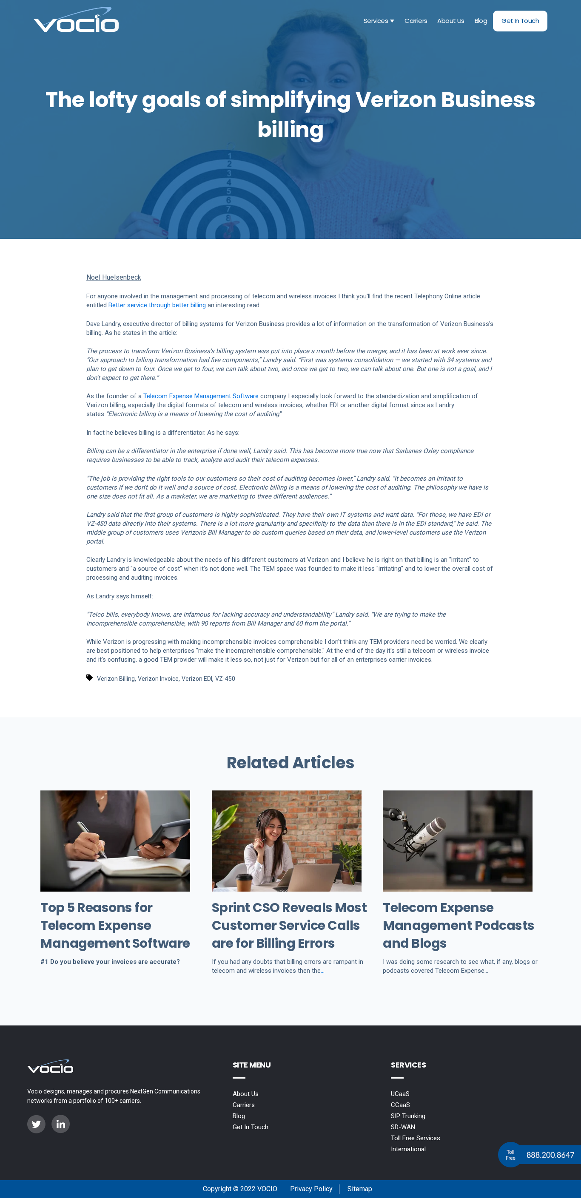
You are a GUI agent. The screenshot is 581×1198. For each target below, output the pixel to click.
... (323, 970)
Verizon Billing (116, 678)
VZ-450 (225, 678)
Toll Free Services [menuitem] (415, 1138)
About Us (450, 20)
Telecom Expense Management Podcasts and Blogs (459, 925)
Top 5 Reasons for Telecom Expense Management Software (115, 925)
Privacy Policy (311, 1189)
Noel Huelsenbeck (113, 277)
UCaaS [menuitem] (400, 1094)
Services (376, 20)
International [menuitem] (408, 1149)
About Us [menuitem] (246, 1094)
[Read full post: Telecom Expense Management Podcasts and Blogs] (458, 889)
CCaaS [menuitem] (400, 1105)
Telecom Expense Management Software (201, 396)
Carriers (415, 20)
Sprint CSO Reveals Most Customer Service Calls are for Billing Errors (289, 925)
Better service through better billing (157, 305)
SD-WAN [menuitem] (403, 1127)
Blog (481, 20)
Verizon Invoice (158, 678)
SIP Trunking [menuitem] (408, 1116)
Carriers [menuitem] (244, 1105)
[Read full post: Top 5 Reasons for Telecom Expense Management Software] (115, 889)
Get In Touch (520, 20)
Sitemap (359, 1189)
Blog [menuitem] (239, 1116)
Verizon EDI (197, 678)
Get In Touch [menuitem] (250, 1127)
